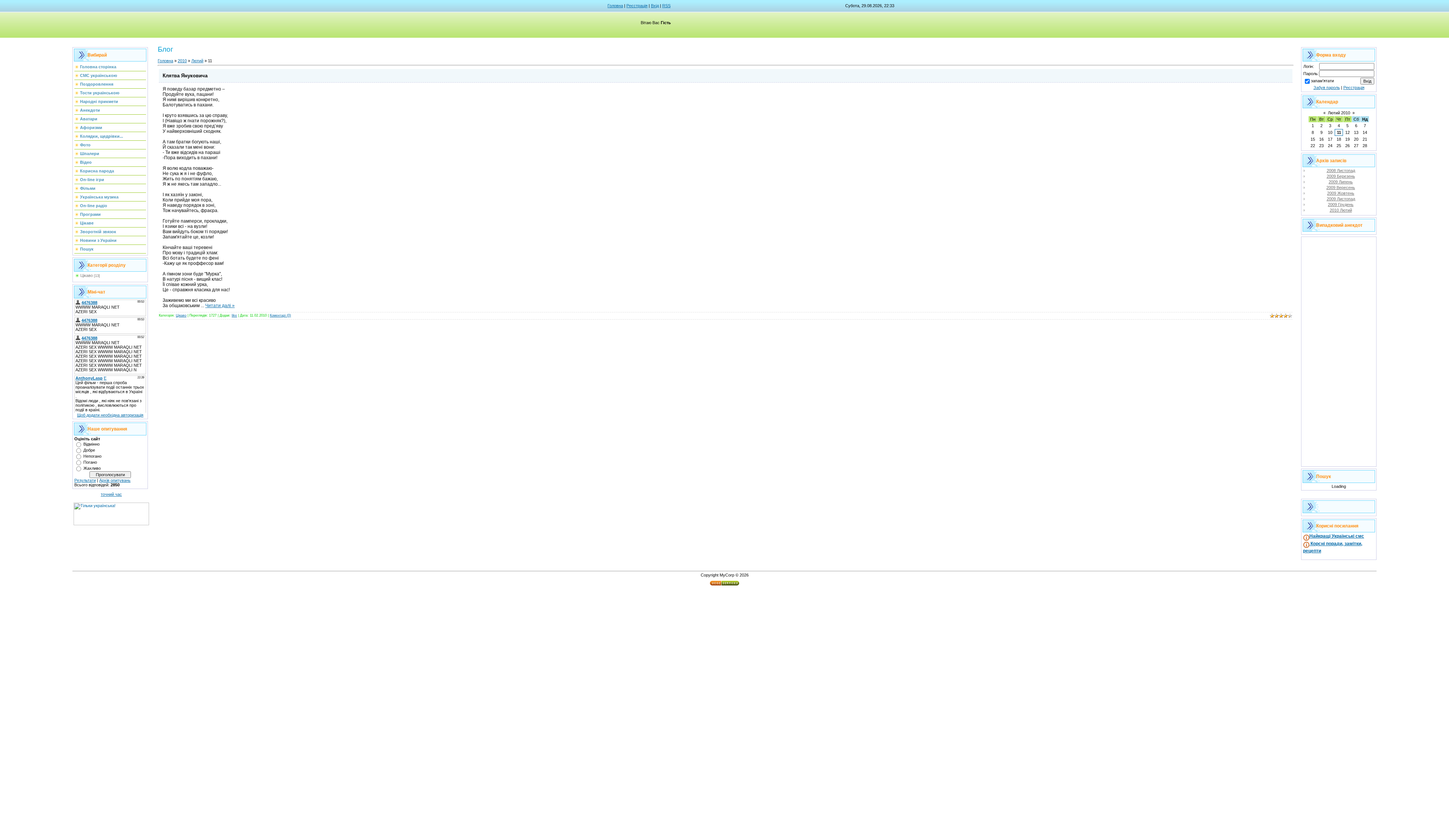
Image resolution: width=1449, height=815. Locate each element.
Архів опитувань (115, 480)
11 (1339, 132)
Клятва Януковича (185, 75)
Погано (90, 462)
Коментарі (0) (280, 315)
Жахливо (92, 468)
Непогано (92, 456)
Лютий (197, 60)
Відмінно (91, 444)
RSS (666, 5)
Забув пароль (1327, 87)
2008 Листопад (1341, 170)
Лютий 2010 (1339, 113)
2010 (182, 60)
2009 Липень (1341, 182)
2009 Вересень (1340, 187)
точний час (111, 494)
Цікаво (86, 275)
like (234, 315)
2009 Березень (1341, 176)
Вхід (655, 5)
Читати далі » (220, 305)
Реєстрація (637, 5)
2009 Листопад (1341, 199)
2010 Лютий (1341, 210)
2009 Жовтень (1340, 193)
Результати (85, 480)
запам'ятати (1322, 80)
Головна (615, 5)
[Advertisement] (1339, 351)
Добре (89, 450)
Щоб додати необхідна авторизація (110, 415)
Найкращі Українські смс (1336, 536)
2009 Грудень (1341, 204)
